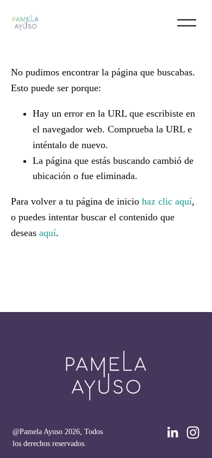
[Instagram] (192, 432)
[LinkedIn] (172, 432)
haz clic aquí (167, 201)
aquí (47, 232)
